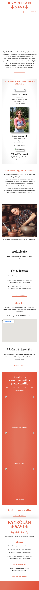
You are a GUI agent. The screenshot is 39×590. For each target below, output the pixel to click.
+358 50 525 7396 (20, 145)
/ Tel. (20, 550)
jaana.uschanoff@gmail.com (19, 99)
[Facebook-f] (13, 585)
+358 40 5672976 (20, 104)
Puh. (9, 550)
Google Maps (29, 536)
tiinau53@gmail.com (19, 141)
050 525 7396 (20, 143)
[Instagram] (25, 585)
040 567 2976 (20, 101)
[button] (3, 11)
